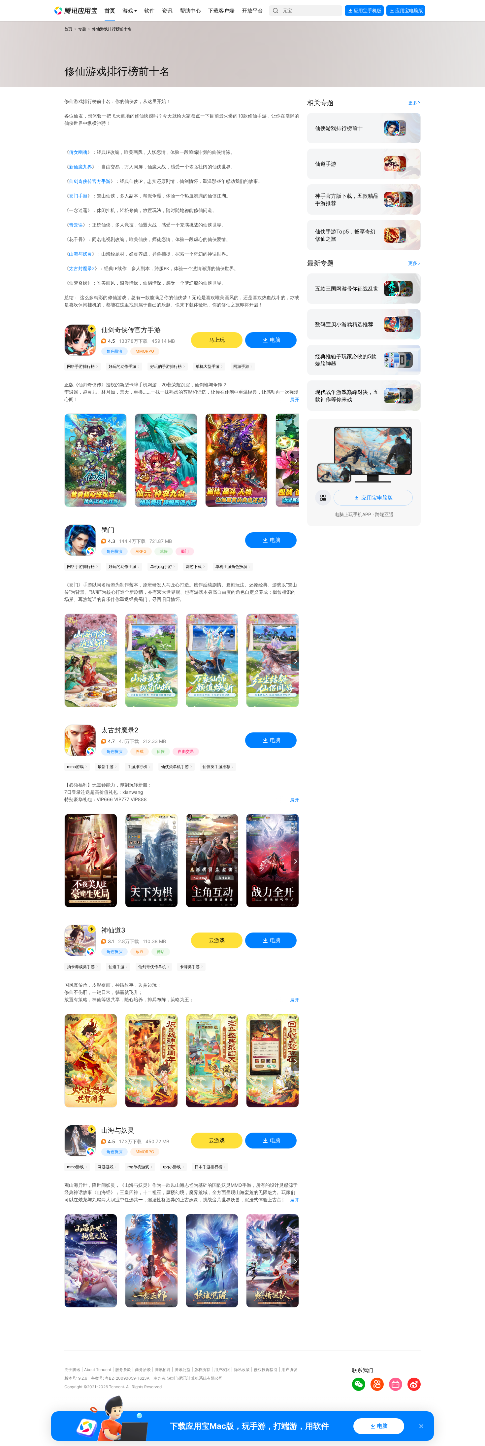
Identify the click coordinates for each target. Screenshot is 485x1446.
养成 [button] (140, 751)
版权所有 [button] (202, 1369)
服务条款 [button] (123, 1369)
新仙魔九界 (80, 166)
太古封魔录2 (82, 268)
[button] (75, 11)
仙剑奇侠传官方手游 (90, 181)
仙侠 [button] (161, 751)
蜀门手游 (78, 196)
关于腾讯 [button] (72, 1369)
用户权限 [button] (222, 1369)
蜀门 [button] (185, 551)
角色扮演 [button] (114, 351)
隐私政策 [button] (242, 1369)
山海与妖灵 (80, 254)
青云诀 (76, 225)
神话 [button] (161, 951)
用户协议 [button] (289, 1369)
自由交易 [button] (186, 751)
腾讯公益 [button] (182, 1369)
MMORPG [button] (145, 351)
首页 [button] (68, 28)
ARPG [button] (141, 551)
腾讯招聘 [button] (163, 1369)
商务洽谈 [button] (143, 1369)
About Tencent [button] (97, 1369)
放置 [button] (140, 951)
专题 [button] (82, 28)
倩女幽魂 (78, 152)
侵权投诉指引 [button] (265, 1369)
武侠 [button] (164, 551)
